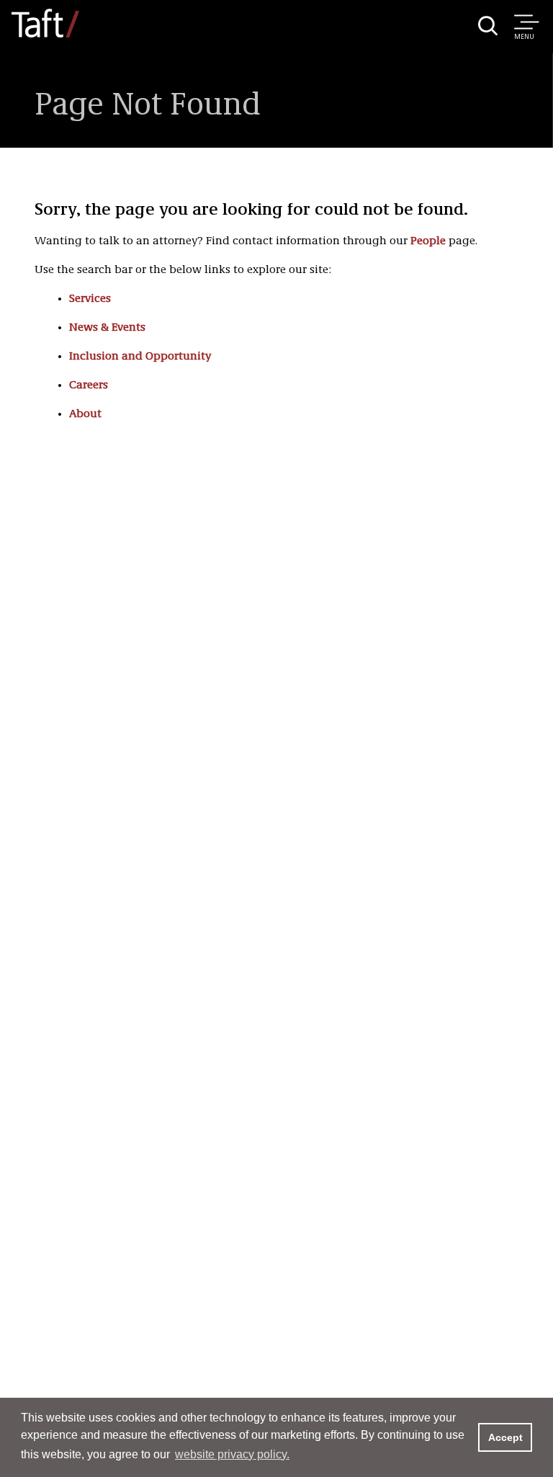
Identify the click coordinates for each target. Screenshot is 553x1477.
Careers (88, 385)
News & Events (107, 328)
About (85, 414)
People (428, 241)
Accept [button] (505, 1437)
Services (90, 299)
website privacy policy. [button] (232, 1454)
